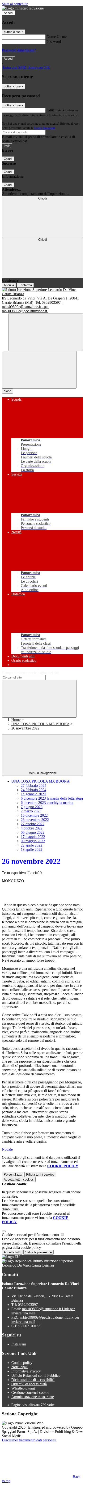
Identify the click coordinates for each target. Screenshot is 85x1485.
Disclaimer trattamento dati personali (29, 1440)
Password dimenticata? (19, 50)
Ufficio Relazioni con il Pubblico (35, 1375)
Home (16, 720)
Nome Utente (57, 37)
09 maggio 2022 (33, 841)
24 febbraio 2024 (33, 790)
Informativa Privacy (26, 1371)
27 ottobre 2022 (32, 824)
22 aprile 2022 (31, 845)
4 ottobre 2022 (31, 828)
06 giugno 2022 (32, 832)
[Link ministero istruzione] (23, 8)
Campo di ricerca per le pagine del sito (30, 673)
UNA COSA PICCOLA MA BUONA (40, 724)
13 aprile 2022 (31, 849)
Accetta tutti (19, 1179)
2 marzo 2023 (31, 811)
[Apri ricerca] (45, 332)
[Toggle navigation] (39, 370)
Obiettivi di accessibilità (29, 1384)
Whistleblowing (23, 1388)
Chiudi (8, 159)
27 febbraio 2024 (33, 785)
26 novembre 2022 (35, 820)
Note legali (19, 1367)
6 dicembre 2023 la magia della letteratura (52, 798)
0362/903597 (28, 1305)
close (7, 391)
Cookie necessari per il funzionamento (31, 1235)
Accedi (8, 13)
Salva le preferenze (38, 1252)
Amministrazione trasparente (32, 1397)
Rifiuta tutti (40, 1174)
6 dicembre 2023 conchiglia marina (47, 803)
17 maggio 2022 (33, 837)
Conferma (25, 285)
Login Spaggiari (44, 128)
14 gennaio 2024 (33, 794)
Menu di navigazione (43, 773)
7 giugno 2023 (31, 807)
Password (54, 42)
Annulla (9, 285)
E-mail (51, 110)
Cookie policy (21, 1363)
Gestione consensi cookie (30, 1392)
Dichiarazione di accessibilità (33, 1380)
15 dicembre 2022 (34, 815)
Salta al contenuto (15, 4)
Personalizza (12, 1174)
